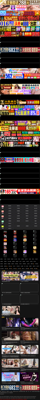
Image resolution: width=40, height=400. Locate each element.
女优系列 (18, 215)
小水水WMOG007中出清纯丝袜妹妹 (27, 383)
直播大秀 (38, 266)
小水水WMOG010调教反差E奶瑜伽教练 (9, 383)
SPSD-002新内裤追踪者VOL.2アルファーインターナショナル (29, 329)
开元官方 (14, 266)
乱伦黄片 (34, 261)
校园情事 (18, 225)
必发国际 (12, 263)
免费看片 (30, 266)
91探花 (18, 213)
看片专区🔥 (19, 268)
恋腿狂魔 (35, 215)
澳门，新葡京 (26, 266)
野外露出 (35, 213)
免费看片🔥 (32, 263)
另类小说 (9, 228)
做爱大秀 (34, 266)
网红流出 (27, 213)
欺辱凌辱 (9, 213)
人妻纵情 (27, 225)
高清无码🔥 (27, 268)
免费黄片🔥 (5, 266)
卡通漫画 (9, 220)
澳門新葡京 (24, 263)
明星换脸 (18, 218)
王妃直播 (31, 261)
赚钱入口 (23, 268)
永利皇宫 (28, 263)
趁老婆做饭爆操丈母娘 (6, 281)
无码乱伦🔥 (10, 266)
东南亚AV (35, 210)
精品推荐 (9, 205)
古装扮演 (9, 215)
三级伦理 (9, 208)
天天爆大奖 (18, 266)
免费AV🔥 (31, 268)
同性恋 (36, 223)
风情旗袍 (9, 218)
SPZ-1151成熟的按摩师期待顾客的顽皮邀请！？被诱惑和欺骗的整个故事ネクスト (10, 343)
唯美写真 (27, 220)
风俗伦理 (35, 225)
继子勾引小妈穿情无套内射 (6, 292)
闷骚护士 (35, 218)
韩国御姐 (18, 210)
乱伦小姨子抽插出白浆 (6, 315)
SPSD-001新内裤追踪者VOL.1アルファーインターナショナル (29, 343)
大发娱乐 (20, 263)
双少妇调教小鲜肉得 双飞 (25, 304)
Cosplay (27, 208)
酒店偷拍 (24, 261)
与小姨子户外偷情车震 (24, 281)
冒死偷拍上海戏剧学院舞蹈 (25, 292)
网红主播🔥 (35, 268)
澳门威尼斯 (2, 268)
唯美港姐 (27, 210)
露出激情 (18, 220)
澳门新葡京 (16, 263)
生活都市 (9, 225)
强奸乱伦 (18, 205)
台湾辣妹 (9, 210)
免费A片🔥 (10, 268)
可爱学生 (27, 215)
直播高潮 (13, 261)
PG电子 (20, 261)
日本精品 (18, 208)
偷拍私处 (1, 263)
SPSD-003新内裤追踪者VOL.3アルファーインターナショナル (10, 329)
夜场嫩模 (9, 263)
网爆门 (36, 220)
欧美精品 (27, 205)
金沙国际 (22, 266)
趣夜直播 (5, 263)
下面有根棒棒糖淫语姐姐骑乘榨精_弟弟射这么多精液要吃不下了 (29, 370)
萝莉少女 (35, 205)
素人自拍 (35, 208)
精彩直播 (17, 261)
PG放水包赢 (9, 261)
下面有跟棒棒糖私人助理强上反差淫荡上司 (28, 355)
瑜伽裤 (27, 218)
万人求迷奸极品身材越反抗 (6, 304)
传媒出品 (9, 223)
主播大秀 (27, 261)
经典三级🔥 (6, 268)
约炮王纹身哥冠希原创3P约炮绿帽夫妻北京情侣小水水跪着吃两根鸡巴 (10, 370)
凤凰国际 (5, 261)
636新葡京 (36, 263)
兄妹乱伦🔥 (15, 268)
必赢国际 (1, 261)
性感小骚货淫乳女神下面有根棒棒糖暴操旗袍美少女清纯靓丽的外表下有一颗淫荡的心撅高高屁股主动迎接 (10, 356)
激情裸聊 (1, 266)
